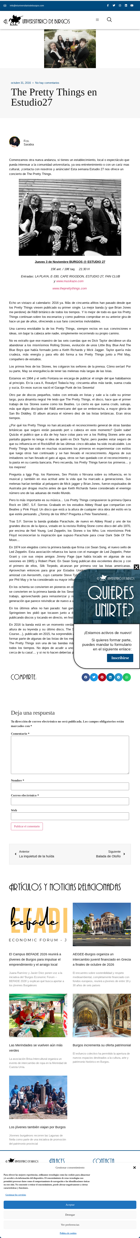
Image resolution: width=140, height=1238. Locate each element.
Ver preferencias (70, 1224)
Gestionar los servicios (15, 1195)
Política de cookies (68, 1233)
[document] (70, 619)
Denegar (70, 1214)
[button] (134, 1167)
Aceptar (70, 1204)
